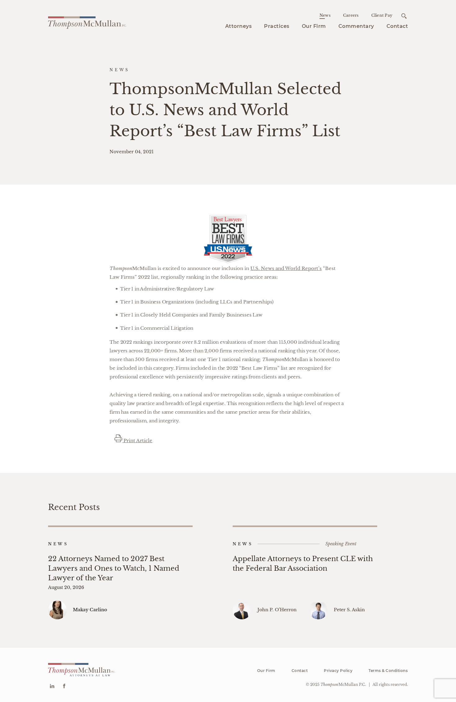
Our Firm (314, 26)
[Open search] (404, 16)
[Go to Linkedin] (52, 686)
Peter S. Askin (349, 610)
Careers (351, 15)
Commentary (356, 26)
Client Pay (382, 15)
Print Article (137, 440)
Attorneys (238, 26)
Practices (276, 26)
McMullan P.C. (343, 684)
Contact (397, 26)
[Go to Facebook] (64, 686)
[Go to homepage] (87, 22)
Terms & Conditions (388, 670)
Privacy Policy (338, 670)
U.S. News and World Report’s (286, 268)
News (325, 15)
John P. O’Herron (277, 610)
